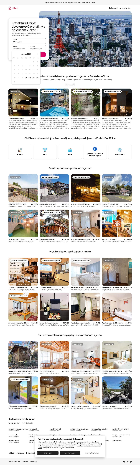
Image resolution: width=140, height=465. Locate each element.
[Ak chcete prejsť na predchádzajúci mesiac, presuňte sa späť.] (15, 54)
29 (33, 78)
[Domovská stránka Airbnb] (13, 8)
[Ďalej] (73, 84)
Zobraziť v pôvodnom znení (86, 2)
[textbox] (20, 48)
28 (30, 78)
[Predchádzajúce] (66, 84)
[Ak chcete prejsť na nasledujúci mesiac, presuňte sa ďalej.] (37, 54)
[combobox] (28, 42)
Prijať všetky (48, 453)
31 (14, 82)
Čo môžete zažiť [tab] (28, 423)
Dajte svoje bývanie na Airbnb (119, 8)
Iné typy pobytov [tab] (14, 423)
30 (37, 78)
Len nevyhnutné (70, 453)
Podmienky (33, 462)
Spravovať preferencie (92, 453)
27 (26, 78)
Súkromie (25, 462)
